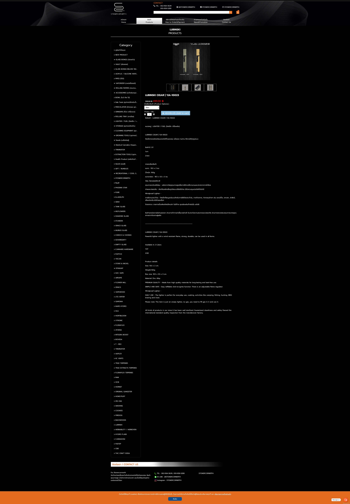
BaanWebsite (345, 503)
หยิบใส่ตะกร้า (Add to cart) (176, 113)
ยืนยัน (175, 499)
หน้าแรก (123, 20)
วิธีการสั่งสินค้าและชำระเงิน (175, 20)
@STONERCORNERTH (187, 7)
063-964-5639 (165, 6)
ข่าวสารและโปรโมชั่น (201, 20)
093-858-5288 (165, 8)
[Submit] (154, 15)
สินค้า (149, 20)
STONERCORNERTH (209, 7)
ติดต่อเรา (226, 20)
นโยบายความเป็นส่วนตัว (222, 494)
